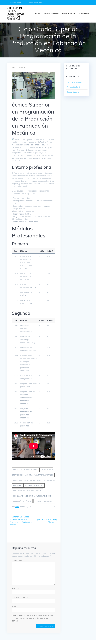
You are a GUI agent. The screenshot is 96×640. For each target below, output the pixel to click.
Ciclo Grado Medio (74, 82)
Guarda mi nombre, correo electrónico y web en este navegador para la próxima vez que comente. (32, 618)
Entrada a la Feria (51, 14)
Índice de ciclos (69, 14)
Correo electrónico (21, 597)
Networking (84, 14)
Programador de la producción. (27, 491)
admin (17, 507)
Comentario (18, 560)
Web (14, 606)
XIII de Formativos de (15, 14)
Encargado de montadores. (25, 470)
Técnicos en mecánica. (44, 501)
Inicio (37, 14)
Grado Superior (18, 67)
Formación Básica (74, 87)
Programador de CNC (34, 485)
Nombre (16, 588)
